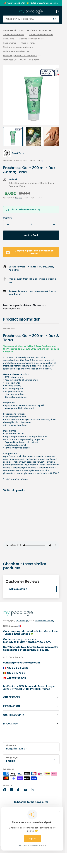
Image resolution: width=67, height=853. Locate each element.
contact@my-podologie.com (21, 656)
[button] (4, 11)
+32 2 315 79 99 (16, 667)
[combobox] (31, 19)
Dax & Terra (8, 39)
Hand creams (9, 43)
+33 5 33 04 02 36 (17, 661)
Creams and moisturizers (41, 34)
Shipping (18, 192)
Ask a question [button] (18, 582)
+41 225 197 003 (16, 672)
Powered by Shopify (44, 614)
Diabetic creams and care (31, 39)
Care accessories (39, 30)
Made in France (28, 43)
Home (6, 30)
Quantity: (7, 211)
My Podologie (22, 614)
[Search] (55, 19)
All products (20, 30)
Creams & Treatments (13, 34)
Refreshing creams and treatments (20, 55)
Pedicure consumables (14, 51)
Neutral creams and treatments (18, 47)
